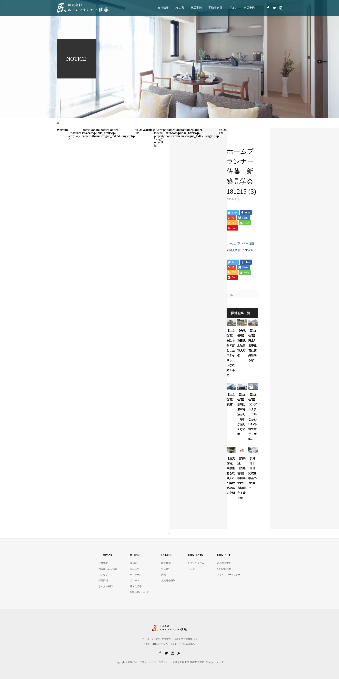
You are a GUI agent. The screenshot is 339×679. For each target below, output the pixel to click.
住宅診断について (139, 592)
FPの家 (179, 7)
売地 (163, 574)
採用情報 (103, 580)
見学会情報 (136, 586)
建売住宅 (166, 562)
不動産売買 (215, 7)
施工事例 (196, 7)
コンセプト (104, 574)
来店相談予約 (224, 562)
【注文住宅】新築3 (231, 399)
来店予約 (249, 7)
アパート (134, 580)
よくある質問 (105, 586)
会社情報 (163, 7)
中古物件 (166, 568)
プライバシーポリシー (229, 574)
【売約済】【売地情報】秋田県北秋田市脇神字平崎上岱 (241, 478)
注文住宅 (134, 568)
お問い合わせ (224, 568)
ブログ (233, 7)
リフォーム (136, 574)
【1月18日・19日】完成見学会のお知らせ (252, 473)
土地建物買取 (168, 580)
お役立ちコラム (196, 562)
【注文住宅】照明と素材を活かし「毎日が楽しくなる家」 (241, 414)
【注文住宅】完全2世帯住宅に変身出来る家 (252, 345)
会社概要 (103, 562)
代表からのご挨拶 (107, 568)
